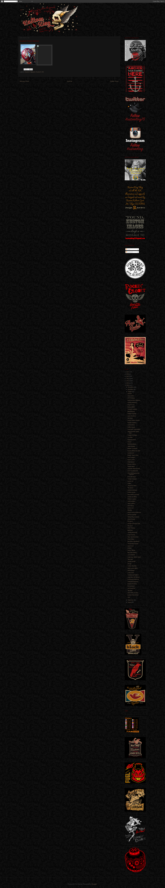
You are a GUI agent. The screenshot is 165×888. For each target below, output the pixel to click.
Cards (129, 483)
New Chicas (131, 505)
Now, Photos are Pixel (133, 494)
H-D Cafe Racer (132, 476)
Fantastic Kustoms (132, 409)
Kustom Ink (130, 481)
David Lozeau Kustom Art (134, 512)
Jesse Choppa (131, 519)
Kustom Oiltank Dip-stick (134, 450)
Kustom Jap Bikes (132, 496)
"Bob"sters (130, 559)
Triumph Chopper (132, 479)
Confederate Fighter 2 (133, 575)
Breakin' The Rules (132, 448)
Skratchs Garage (132, 514)
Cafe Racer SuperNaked (134, 429)
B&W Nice (130, 530)
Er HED (129, 548)
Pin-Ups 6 (130, 521)
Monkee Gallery (132, 464)
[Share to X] (28, 69)
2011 (127, 380)
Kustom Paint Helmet (133, 595)
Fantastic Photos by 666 (134, 468)
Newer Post (24, 81)
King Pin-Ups (131, 405)
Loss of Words (131, 554)
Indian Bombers (132, 416)
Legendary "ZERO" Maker (134, 557)
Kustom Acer (131, 453)
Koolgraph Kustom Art (133, 579)
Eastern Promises (132, 583)
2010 (127, 383)
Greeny (129, 442)
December (130, 387)
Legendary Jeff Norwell (134, 577)
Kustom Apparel (30, 72)
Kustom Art (40, 72)
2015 (127, 372)
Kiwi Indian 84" (131, 588)
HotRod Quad (131, 427)
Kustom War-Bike (132, 566)
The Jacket (130, 488)
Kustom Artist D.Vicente (134, 420)
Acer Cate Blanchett (133, 471)
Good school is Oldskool (134, 400)
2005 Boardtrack (132, 444)
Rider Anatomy (131, 528)
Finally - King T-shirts (133, 455)
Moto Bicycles (131, 411)
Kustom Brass (131, 425)
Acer (129, 597)
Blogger (94, 884)
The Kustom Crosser (133, 543)
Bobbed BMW (131, 407)
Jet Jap (129, 563)
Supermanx (131, 546)
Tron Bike (130, 437)
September (131, 600)
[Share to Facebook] (30, 69)
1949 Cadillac (131, 503)
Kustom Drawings (132, 490)
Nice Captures (131, 457)
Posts (128, 249)
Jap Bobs (130, 590)
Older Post (114, 81)
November (130, 389)
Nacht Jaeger (131, 570)
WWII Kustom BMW (133, 568)
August (130, 602)
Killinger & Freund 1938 (134, 523)
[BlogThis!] (26, 69)
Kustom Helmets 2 (132, 402)
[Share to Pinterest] (32, 69)
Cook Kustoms (131, 534)
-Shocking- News (132, 485)
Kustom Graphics (132, 422)
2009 (127, 385)
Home (69, 81)
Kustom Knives (131, 492)
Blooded (130, 510)
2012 (127, 378)
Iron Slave (130, 418)
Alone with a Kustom (133, 592)
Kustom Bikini (131, 466)
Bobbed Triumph (132, 413)
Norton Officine (131, 550)
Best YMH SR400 (132, 552)
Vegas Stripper (131, 446)
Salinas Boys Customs (133, 517)
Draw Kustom (131, 462)
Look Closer (131, 572)
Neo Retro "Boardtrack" (134, 541)
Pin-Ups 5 (130, 525)
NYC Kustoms (131, 398)
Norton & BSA (131, 459)
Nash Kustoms (131, 501)
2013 (127, 376)
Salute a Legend (132, 499)
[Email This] (24, 69)
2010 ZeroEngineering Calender (133, 473)
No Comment (131, 586)
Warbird (130, 393)
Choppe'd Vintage (132, 435)
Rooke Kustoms (132, 439)
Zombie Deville (131, 561)
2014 (127, 374)
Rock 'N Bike (131, 539)
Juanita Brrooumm (132, 532)
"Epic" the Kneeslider (133, 537)
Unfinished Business (133, 581)
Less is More (131, 396)
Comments (130, 252)
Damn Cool (130, 508)
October (130, 391)
